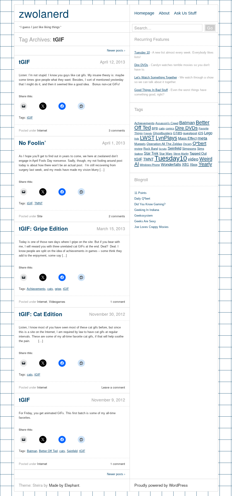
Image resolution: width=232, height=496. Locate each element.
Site (39, 216)
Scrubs (163, 148)
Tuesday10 (171, 158)
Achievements (36, 289)
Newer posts (116, 50)
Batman (32, 451)
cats (50, 289)
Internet (42, 130)
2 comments (117, 216)
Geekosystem (143, 215)
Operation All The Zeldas (164, 144)
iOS (200, 133)
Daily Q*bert (142, 198)
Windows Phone (150, 164)
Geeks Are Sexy (145, 221)
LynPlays (166, 138)
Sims (200, 148)
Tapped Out (198, 153)
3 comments (117, 130)
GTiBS (177, 133)
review (138, 148)
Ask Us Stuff (185, 13)
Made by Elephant (64, 485)
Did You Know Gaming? (149, 204)
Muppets (140, 144)
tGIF (30, 117)
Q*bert (199, 143)
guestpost (190, 133)
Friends (148, 133)
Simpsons (189, 148)
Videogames (57, 301)
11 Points (140, 193)
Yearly (205, 164)
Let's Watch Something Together (155, 77)
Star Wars (165, 153)
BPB (155, 128)
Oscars (187, 144)
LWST (147, 138)
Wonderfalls (171, 164)
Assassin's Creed (166, 123)
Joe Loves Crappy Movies (151, 227)
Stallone (138, 153)
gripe (58, 289)
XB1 (185, 164)
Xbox (194, 164)
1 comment (117, 301)
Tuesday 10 (142, 52)
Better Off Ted (48, 451)
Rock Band (150, 148)
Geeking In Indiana (146, 210)
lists (136, 138)
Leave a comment (113, 387)
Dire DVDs (141, 65)
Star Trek (151, 153)
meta (202, 138)
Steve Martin (181, 153)
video (193, 159)
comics (170, 128)
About (164, 13)
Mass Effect (187, 138)
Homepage (144, 13)
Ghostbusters (162, 133)
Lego (208, 133)
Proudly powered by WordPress (161, 485)
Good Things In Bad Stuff (151, 90)
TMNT (38, 203)
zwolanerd (44, 13)
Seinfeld (72, 451)
